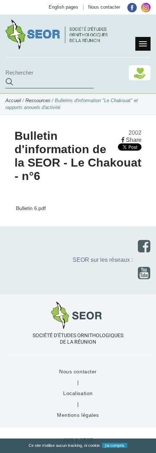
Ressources (37, 100)
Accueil (13, 100)
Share (132, 140)
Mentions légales (78, 415)
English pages (63, 7)
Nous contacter (104, 7)
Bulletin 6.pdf (30, 208)
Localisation (78, 393)
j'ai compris (114, 445)
